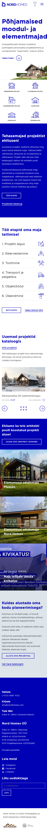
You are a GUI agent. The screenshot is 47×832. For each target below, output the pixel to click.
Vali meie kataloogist (12, 664)
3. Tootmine (11, 263)
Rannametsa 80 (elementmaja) (21, 395)
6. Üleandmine (12, 295)
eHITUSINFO (11, 310)
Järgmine (42, 408)
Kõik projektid (9, 348)
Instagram (11, 765)
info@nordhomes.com (13, 705)
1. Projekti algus (13, 243)
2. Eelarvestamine (15, 253)
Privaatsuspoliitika (11, 750)
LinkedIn (10, 772)
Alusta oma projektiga (18, 656)
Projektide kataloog (12, 204)
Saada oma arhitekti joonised (21, 442)
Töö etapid (11, 196)
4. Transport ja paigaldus (12, 274)
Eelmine (4, 408)
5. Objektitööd (12, 286)
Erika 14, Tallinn (9, 714)
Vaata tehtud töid (34, 310)
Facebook (10, 768)
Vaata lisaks (8, 58)
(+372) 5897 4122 (11, 695)
